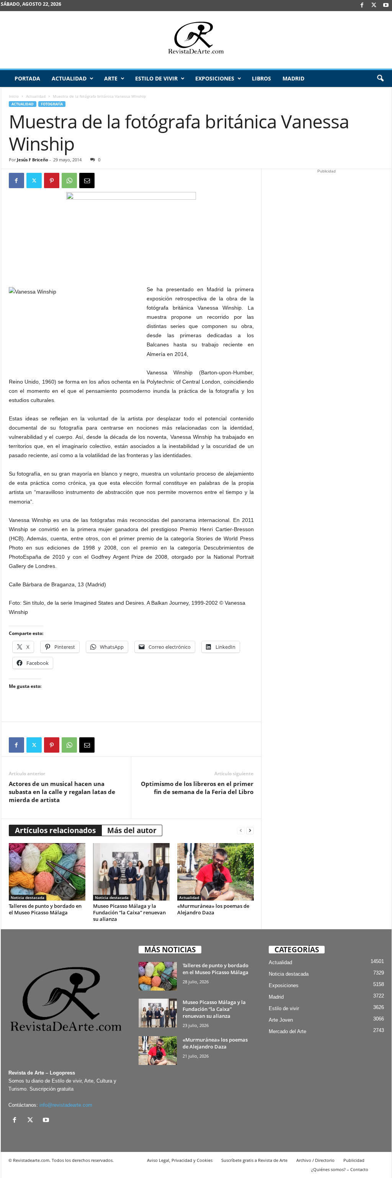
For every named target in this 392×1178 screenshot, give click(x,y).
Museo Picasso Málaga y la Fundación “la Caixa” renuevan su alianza (129, 912)
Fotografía (52, 104)
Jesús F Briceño (32, 159)
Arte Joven (281, 1020)
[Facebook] (362, 5)
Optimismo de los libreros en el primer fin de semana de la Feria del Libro (197, 788)
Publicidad (353, 1160)
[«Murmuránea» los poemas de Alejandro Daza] (215, 872)
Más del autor (132, 830)
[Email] (87, 180)
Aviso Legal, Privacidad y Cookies (179, 1160)
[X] (374, 5)
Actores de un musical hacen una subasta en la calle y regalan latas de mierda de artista (62, 792)
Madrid (293, 78)
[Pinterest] (51, 180)
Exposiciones (214, 78)
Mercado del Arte (287, 1031)
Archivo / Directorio (315, 1160)
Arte (111, 78)
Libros (261, 78)
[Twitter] (34, 180)
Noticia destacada (27, 897)
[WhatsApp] (69, 180)
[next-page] (250, 831)
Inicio (14, 96)
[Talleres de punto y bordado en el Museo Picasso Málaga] (47, 872)
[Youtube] (385, 5)
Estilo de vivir (156, 78)
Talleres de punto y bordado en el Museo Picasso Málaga (45, 909)
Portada (27, 78)
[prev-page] (241, 831)
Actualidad (69, 78)
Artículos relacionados (55, 830)
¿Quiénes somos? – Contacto (339, 1169)
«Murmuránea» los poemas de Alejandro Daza (213, 909)
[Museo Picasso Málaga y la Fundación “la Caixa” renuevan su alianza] (131, 872)
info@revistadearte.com (65, 1105)
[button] (380, 78)
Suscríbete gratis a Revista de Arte (254, 1160)
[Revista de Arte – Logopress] (196, 40)
